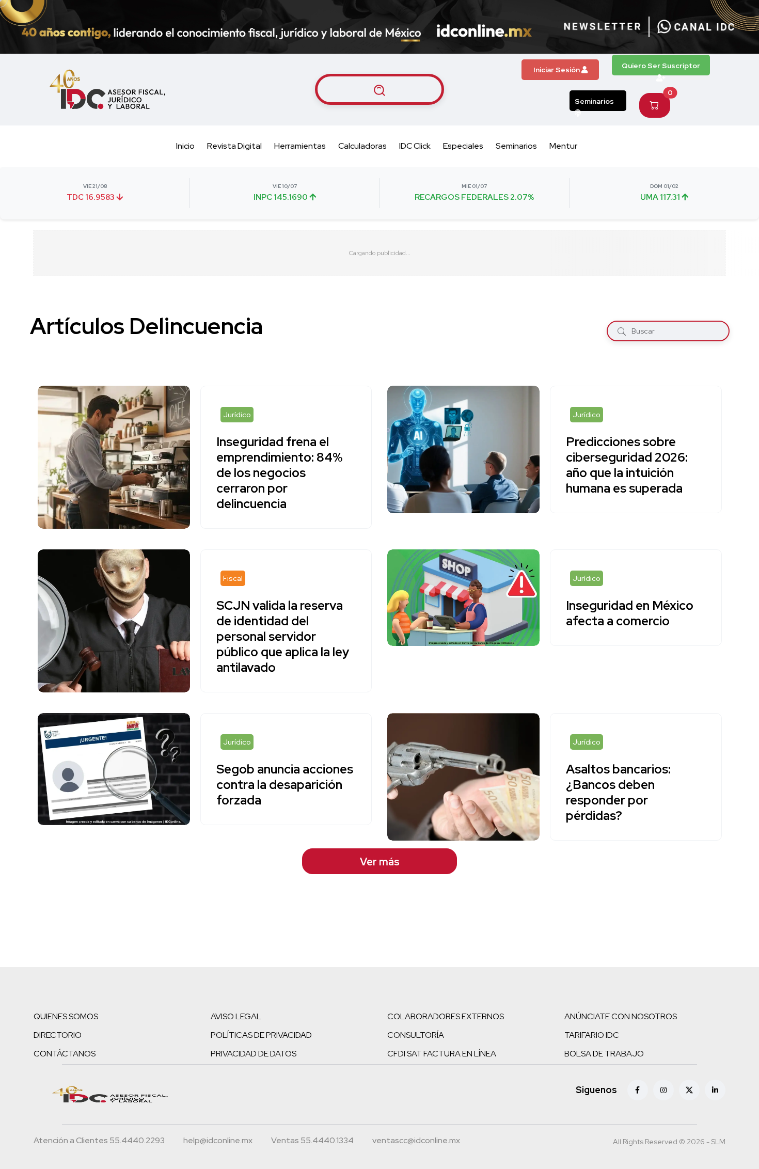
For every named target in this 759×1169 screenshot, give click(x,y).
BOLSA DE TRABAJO (604, 1053)
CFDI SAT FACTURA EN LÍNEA (441, 1053)
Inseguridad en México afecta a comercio (629, 613)
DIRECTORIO (58, 1035)
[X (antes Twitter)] (689, 1090)
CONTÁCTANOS (65, 1053)
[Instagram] (663, 1090)
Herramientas (300, 145)
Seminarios (594, 101)
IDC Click (415, 145)
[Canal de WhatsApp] (696, 27)
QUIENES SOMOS (66, 1016)
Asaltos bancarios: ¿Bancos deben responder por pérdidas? (618, 792)
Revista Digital (234, 145)
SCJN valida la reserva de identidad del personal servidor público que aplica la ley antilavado (282, 636)
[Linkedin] (715, 1090)
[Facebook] (637, 1090)
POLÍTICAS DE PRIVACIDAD (261, 1035)
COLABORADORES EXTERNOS (445, 1016)
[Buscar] (622, 331)
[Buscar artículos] (379, 89)
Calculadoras (362, 145)
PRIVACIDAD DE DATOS (253, 1053)
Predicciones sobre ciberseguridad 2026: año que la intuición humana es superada (627, 465)
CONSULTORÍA (415, 1035)
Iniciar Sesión (557, 69)
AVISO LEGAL (236, 1016)
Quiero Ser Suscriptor (661, 65)
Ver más (380, 861)
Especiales (463, 145)
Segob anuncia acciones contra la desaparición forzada (284, 784)
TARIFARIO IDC (591, 1035)
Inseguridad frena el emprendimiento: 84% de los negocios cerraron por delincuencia (279, 473)
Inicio (185, 145)
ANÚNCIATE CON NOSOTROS (620, 1016)
